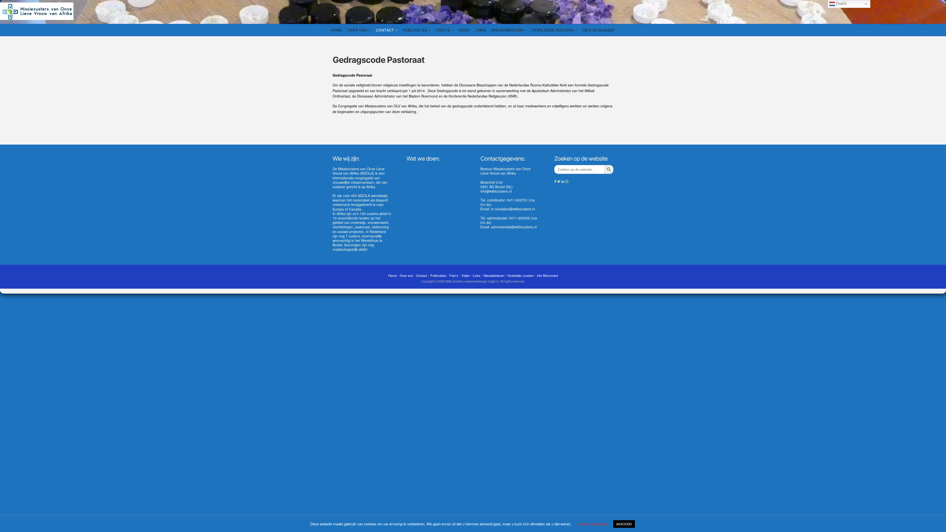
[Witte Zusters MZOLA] (36, 10)
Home (336, 30)
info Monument (598, 30)
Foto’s (443, 30)
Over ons (357, 30)
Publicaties (415, 30)
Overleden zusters (553, 30)
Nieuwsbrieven (507, 30)
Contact (385, 30)
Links (480, 30)
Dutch (840, 3)
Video (464, 30)
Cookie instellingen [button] (592, 523)
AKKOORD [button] (624, 524)
